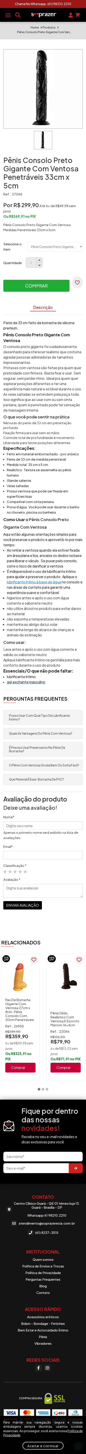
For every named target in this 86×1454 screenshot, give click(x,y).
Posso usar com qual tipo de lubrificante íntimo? (39, 717)
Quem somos (43, 1259)
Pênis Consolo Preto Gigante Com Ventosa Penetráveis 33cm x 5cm (44, 32)
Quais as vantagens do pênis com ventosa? (40, 733)
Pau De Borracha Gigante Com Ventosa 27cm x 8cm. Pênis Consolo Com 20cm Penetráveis (19, 1010)
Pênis (43, 1337)
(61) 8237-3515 (46, 1232)
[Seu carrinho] (77, 15)
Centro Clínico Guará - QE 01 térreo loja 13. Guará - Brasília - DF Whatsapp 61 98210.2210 (47, 1209)
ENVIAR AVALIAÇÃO (22, 905)
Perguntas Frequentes (43, 1279)
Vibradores (43, 1343)
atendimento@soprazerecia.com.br (47, 1223)
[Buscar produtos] (18, 15)
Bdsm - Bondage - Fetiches (43, 1323)
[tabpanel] (20, 1017)
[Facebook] (38, 1367)
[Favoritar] (77, 282)
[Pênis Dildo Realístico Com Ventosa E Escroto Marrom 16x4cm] (65, 978)
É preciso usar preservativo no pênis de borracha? (37, 749)
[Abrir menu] (8, 15)
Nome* (8, 817)
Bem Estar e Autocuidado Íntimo (43, 1330)
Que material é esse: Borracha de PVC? (36, 779)
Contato (43, 1292)
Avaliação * (11, 879)
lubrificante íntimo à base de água (34, 582)
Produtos (49, 27)
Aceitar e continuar (43, 1446)
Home (35, 27)
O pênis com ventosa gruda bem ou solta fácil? (44, 765)
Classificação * (14, 865)
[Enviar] (76, 1168)
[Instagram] (47, 1367)
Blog (43, 1286)
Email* (8, 846)
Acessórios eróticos (43, 1317)
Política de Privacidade (43, 1273)
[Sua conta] (70, 15)
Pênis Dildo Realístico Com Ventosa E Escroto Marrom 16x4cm (64, 1019)
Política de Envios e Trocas (43, 1266)
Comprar (36, 285)
